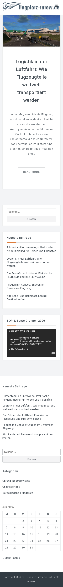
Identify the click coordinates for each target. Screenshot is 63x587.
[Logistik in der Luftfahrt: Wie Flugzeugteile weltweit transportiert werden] (31, 30)
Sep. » (17, 557)
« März (6, 557)
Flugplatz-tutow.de (36, 577)
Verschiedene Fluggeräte (17, 492)
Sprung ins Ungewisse (16, 480)
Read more (31, 171)
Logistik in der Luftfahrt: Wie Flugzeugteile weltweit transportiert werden (29, 262)
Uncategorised (11, 486)
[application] (31, 342)
